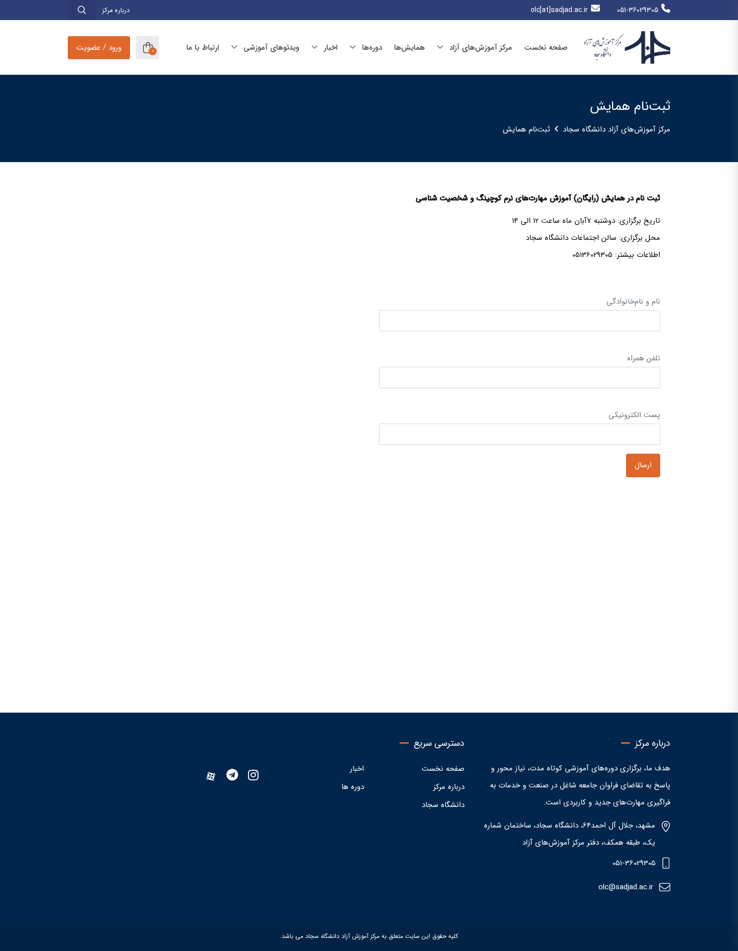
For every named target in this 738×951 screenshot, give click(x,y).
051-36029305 (637, 10)
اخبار (357, 769)
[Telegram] (232, 776)
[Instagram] (253, 776)
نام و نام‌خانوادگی (633, 302)
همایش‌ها (409, 48)
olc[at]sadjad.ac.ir (559, 10)
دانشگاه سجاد (443, 805)
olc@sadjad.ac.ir (625, 887)
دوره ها (352, 787)
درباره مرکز (116, 10)
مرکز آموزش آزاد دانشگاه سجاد (342, 936)
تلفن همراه (643, 358)
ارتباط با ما (202, 48)
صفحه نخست (546, 48)
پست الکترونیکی (634, 415)
